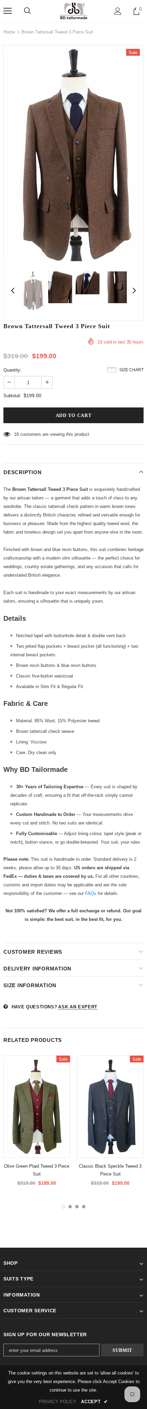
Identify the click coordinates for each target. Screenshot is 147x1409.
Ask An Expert (77, 1006)
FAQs (90, 893)
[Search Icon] (27, 11)
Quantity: (12, 370)
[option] (73, 155)
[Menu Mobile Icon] (7, 11)
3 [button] (77, 1206)
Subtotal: (12, 395)
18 (16, 434)
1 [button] (63, 1206)
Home (9, 32)
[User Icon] (117, 11)
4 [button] (83, 1206)
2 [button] (70, 1206)
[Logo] (73, 10)
